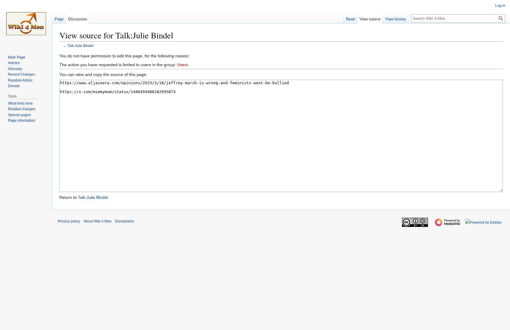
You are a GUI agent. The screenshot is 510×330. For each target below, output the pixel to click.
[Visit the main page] (26, 23)
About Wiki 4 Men (98, 221)
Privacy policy (69, 221)
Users (182, 64)
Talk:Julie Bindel (80, 46)
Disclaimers (124, 221)
